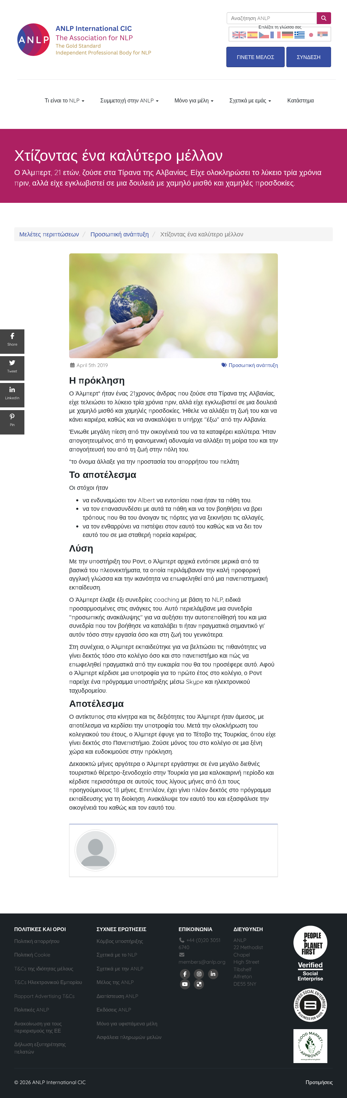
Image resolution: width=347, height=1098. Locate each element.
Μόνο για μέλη (192, 100)
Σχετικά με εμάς (248, 100)
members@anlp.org (202, 962)
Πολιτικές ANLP (31, 1009)
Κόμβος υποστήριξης (120, 941)
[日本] (311, 34)
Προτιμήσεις (319, 1082)
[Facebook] (185, 973)
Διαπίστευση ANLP (117, 996)
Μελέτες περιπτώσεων (49, 234)
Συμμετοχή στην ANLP (127, 100)
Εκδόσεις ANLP (114, 1009)
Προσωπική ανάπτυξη (119, 234)
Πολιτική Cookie (32, 954)
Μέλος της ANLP (115, 982)
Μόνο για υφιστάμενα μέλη (127, 1023)
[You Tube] (185, 984)
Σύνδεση (309, 57)
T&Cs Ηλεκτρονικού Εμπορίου (48, 982)
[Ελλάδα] (299, 34)
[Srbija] (323, 34)
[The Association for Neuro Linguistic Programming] (84, 40)
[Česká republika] (264, 34)
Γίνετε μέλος (255, 57)
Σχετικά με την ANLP (120, 968)
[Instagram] (199, 973)
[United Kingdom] (239, 34)
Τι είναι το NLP (63, 100)
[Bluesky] (199, 984)
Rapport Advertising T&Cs (44, 996)
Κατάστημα (300, 100)
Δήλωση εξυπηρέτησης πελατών (40, 1048)
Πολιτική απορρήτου (36, 941)
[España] (252, 34)
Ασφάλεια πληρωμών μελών (129, 1037)
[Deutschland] (287, 34)
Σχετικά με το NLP (117, 954)
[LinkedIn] (213, 973)
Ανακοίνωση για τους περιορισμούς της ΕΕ (38, 1027)
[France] (275, 34)
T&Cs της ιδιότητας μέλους (43, 968)
